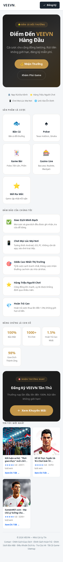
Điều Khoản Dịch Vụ (26, 545)
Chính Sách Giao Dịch (22, 541)
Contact (7, 541)
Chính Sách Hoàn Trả (42, 541)
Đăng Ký (51, 5)
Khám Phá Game (31, 75)
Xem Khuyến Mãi (34, 410)
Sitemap (31, 548)
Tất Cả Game (53, 545)
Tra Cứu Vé (41, 545)
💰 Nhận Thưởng (31, 64)
